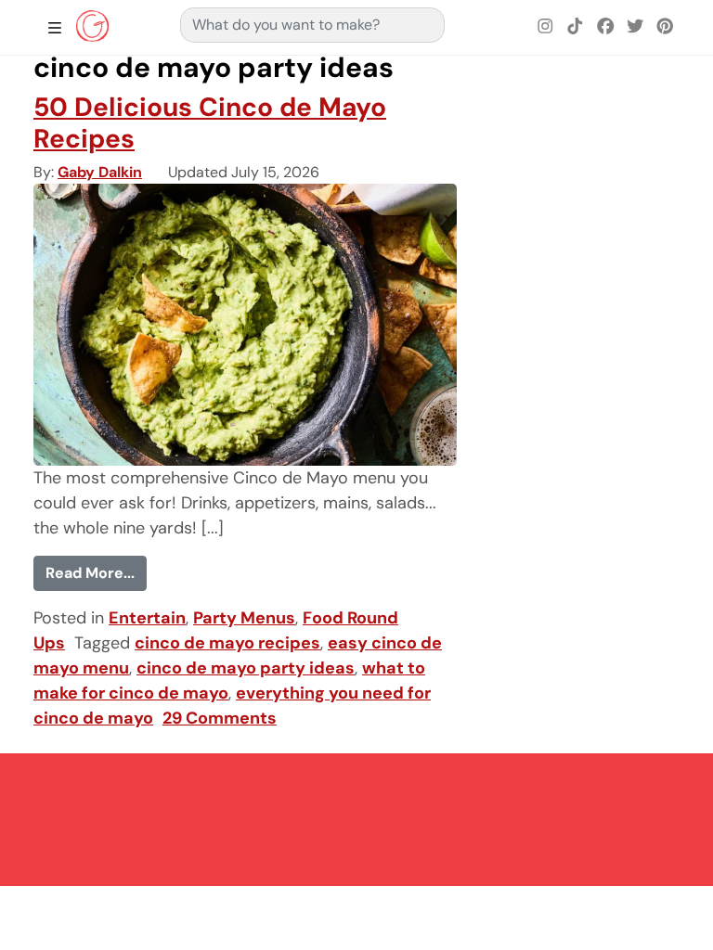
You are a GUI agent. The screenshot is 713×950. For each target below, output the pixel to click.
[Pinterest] (665, 27)
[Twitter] (635, 27)
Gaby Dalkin (100, 172)
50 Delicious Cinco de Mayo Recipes (209, 123)
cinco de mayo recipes (227, 643)
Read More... (96, 572)
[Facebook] (605, 27)
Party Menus (244, 618)
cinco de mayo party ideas (245, 668)
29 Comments (219, 718)
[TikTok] (575, 27)
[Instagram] (546, 27)
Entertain (147, 618)
